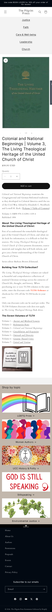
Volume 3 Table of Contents (36, 208)
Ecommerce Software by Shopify (35, 609)
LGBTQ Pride (24, 415)
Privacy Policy (11, 572)
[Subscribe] (44, 589)
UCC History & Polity (24, 468)
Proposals (9, 554)
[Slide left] (20, 133)
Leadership (26, 42)
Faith (26, 27)
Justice (26, 20)
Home (8, 530)
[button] (5, 12)
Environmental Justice (24, 521)
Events (8, 560)
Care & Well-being (26, 34)
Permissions (10, 548)
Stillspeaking (24, 494)
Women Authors (24, 442)
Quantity (5, 171)
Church (26, 49)
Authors (8, 542)
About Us (9, 536)
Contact (8, 566)
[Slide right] (31, 133)
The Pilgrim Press (17, 609)
